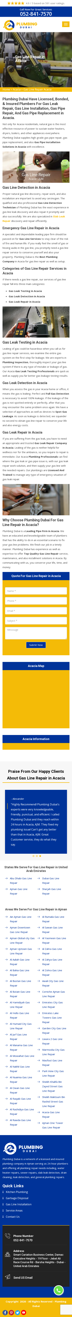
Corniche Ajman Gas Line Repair (53, 994)
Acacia (17, 89)
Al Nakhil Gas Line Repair (20, 1069)
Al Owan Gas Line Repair (20, 1090)
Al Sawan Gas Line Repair (52, 930)
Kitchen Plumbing (17, 1192)
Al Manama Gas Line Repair (21, 1047)
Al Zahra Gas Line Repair (52, 951)
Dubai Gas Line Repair (50, 880)
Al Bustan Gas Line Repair (20, 983)
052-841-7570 (36, 13)
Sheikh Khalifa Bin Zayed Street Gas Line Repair (52, 1086)
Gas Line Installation (18, 1204)
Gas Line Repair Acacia (37, 89)
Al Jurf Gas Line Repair (18, 1037)
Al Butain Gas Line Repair (20, 994)
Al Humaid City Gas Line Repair (21, 1026)
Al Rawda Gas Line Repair (20, 1122)
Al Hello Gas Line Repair (19, 1015)
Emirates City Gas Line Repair (52, 1005)
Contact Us (13, 1217)
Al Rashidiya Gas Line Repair (22, 1112)
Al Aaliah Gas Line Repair (20, 962)
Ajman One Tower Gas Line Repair (52, 1125)
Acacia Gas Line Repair (51, 1114)
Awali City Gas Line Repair (53, 983)
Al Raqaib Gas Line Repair (20, 1101)
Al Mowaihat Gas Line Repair (22, 1058)
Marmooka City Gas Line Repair (53, 1052)
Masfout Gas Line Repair (52, 1063)
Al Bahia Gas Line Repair (19, 972)
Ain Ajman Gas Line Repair (20, 919)
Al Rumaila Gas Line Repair (53, 919)
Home (6, 89)
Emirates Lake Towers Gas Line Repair (52, 1017)
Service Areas (14, 1210)
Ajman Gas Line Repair (18, 891)
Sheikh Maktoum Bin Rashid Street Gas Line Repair (53, 1101)
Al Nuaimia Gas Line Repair (21, 1079)
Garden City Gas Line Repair (54, 1030)
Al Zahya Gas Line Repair (52, 962)
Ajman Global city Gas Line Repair (22, 940)
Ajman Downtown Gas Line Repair (20, 930)
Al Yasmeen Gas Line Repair (54, 940)
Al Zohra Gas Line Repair (52, 972)
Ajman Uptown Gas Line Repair (21, 951)
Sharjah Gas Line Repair (51, 891)
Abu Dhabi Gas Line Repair (21, 880)
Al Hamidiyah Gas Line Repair (20, 1005)
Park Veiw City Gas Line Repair (53, 1073)
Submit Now (36, 645)
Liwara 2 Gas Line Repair (52, 1041)
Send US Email (22, 1277)
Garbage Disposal (17, 1198)
